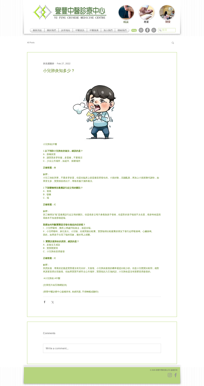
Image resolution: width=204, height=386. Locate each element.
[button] (172, 42)
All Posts (31, 42)
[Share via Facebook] (44, 301)
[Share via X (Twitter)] (52, 301)
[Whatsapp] (153, 30)
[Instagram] (141, 30)
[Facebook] (147, 30)
